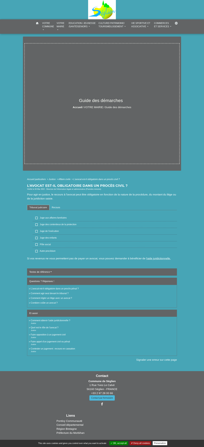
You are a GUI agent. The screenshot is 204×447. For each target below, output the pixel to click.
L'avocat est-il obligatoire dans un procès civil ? (96, 179)
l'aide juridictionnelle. (158, 258)
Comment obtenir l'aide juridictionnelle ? (50, 320)
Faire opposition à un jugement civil (48, 334)
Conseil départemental (69, 424)
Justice (52, 179)
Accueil (77, 107)
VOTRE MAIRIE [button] (60, 25)
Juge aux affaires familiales (51, 218)
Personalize (160, 443)
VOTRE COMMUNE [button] (48, 25)
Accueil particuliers (36, 179)
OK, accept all (119, 443)
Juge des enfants (46, 238)
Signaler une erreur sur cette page (156, 359)
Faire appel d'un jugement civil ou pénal (50, 341)
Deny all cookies (141, 443)
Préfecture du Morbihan (70, 432)
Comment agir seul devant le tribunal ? (50, 293)
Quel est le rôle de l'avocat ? (44, 327)
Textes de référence (39, 272)
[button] (37, 23)
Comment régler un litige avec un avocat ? (51, 298)
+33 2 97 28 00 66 (102, 393)
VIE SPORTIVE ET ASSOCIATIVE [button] (140, 25)
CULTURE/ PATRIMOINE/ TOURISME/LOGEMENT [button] (111, 25)
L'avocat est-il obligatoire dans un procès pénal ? (55, 288)
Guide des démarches (118, 107)
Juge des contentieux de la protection (55, 224)
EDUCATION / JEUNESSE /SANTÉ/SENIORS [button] (82, 25)
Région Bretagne (66, 428)
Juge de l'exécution (47, 231)
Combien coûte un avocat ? (44, 303)
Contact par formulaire (102, 398)
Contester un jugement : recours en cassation (53, 348)
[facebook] (102, 404)
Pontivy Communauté (69, 420)
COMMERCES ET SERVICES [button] (162, 25)
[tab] (38, 207)
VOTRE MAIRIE (93, 107)
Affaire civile (64, 179)
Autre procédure (45, 251)
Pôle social (43, 244)
